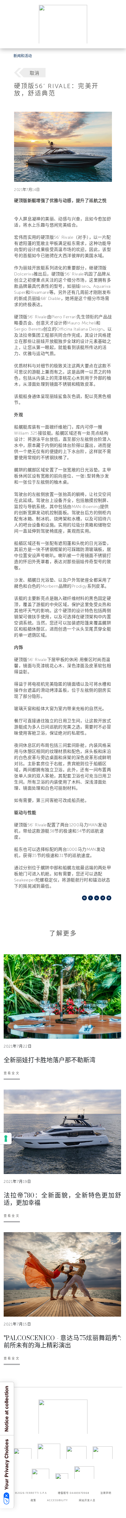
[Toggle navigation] (114, 38)
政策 (33, 1500)
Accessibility (57, 1500)
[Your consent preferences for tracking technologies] (6, 1138)
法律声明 (105, 1492)
